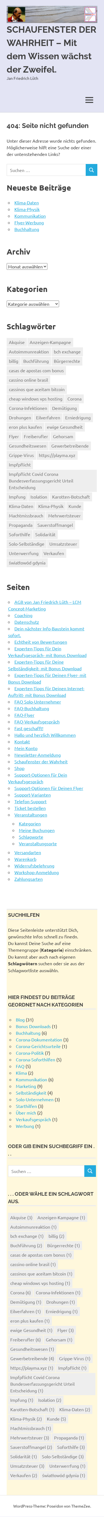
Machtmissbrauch (26, 515)
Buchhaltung (26, 229)
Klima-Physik (27, 209)
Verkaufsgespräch (33, 1119)
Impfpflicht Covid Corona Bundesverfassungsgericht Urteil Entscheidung (41, 480)
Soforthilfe (19, 534)
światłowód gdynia (27, 562)
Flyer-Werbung (29, 222)
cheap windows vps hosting (35, 398)
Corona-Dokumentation (39, 1039)
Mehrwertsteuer (64, 515)
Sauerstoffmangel (55, 525)
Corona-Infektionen (28, 408)
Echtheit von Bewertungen (40, 642)
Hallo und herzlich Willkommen (45, 735)
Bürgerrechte (67, 361)
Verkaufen (54, 553)
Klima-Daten (26, 202)
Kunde (75, 506)
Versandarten (27, 852)
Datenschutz (26, 622)
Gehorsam (63, 436)
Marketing (26, 1086)
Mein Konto (25, 748)
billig (13, 361)
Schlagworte (31, 837)
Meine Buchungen (37, 830)
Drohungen (20, 417)
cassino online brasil (28, 380)
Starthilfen (26, 1106)
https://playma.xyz (57, 455)
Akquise (17, 342)
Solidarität (45, 534)
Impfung (17, 496)
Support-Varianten (32, 794)
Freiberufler (36, 436)
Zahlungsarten (28, 879)
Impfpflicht (20, 464)
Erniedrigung (78, 417)
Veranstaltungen (30, 814)
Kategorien (30, 823)
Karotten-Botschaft (71, 496)
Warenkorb (25, 859)
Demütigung (64, 408)
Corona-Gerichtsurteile (38, 1046)
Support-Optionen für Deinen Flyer (48, 788)
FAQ (20, 1066)
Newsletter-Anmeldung (37, 755)
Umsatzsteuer (63, 543)
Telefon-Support (30, 801)
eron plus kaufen (25, 427)
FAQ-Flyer (24, 715)
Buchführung (36, 361)
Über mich (26, 1112)
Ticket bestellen (30, 808)
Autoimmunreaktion (29, 351)
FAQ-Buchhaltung (31, 708)
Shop (19, 768)
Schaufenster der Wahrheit (41, 761)
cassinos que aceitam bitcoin (37, 389)
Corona (74, 398)
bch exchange (67, 351)
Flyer (14, 436)
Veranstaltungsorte (38, 843)
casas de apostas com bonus (36, 370)
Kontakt (22, 741)
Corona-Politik (30, 1053)
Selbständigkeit (31, 1092)
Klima (21, 1072)
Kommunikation (30, 216)
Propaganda (20, 525)
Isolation (39, 496)
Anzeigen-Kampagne (50, 342)
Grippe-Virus (21, 455)
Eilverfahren (48, 417)
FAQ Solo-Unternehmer (37, 701)
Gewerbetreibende (70, 445)
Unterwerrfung (24, 553)
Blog (20, 1019)
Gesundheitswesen (27, 445)
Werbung (25, 1126)
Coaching (23, 615)
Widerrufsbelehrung (34, 865)
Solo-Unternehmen (35, 1099)
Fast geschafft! (28, 728)
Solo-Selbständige (26, 543)
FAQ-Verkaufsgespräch (37, 721)
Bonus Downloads (33, 1026)
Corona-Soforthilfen (35, 1059)
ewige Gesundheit (65, 427)
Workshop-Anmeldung (36, 872)
